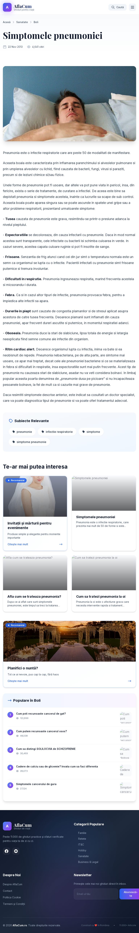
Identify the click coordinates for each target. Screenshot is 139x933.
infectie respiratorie (59, 432)
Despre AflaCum (12, 884)
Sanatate (22, 22)
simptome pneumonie (31, 442)
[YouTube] (16, 851)
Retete (82, 838)
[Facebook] (6, 851)
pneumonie (24, 432)
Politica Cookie (12, 897)
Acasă (6, 22)
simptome (93, 432)
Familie (82, 832)
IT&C (81, 844)
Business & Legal (88, 861)
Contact (7, 890)
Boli (36, 22)
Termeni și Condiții (14, 903)
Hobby (82, 850)
